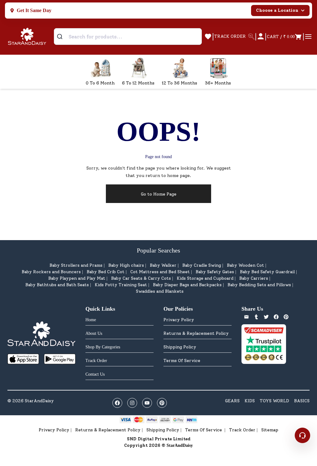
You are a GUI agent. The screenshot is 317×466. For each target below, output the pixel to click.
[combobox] (127, 36)
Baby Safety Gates (215, 271)
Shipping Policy (179, 347)
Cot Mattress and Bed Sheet (160, 271)
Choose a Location (277, 10)
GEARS (232, 400)
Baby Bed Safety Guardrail (267, 271)
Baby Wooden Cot (245, 265)
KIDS (250, 400)
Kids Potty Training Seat (121, 284)
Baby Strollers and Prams (76, 265)
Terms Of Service (181, 360)
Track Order (242, 430)
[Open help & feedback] (302, 435)
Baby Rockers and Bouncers (51, 271)
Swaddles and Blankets (160, 291)
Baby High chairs (126, 265)
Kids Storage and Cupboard (205, 278)
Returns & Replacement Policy (196, 333)
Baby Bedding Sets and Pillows (259, 284)
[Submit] (62, 36)
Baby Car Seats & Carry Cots (141, 278)
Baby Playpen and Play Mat (76, 278)
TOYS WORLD (274, 400)
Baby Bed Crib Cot (105, 271)
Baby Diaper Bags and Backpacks (187, 284)
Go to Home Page (158, 194)
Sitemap (269, 430)
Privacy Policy (178, 319)
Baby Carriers (253, 278)
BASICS (302, 400)
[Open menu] (308, 36)
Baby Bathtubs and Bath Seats (57, 284)
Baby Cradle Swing (201, 265)
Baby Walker (163, 265)
